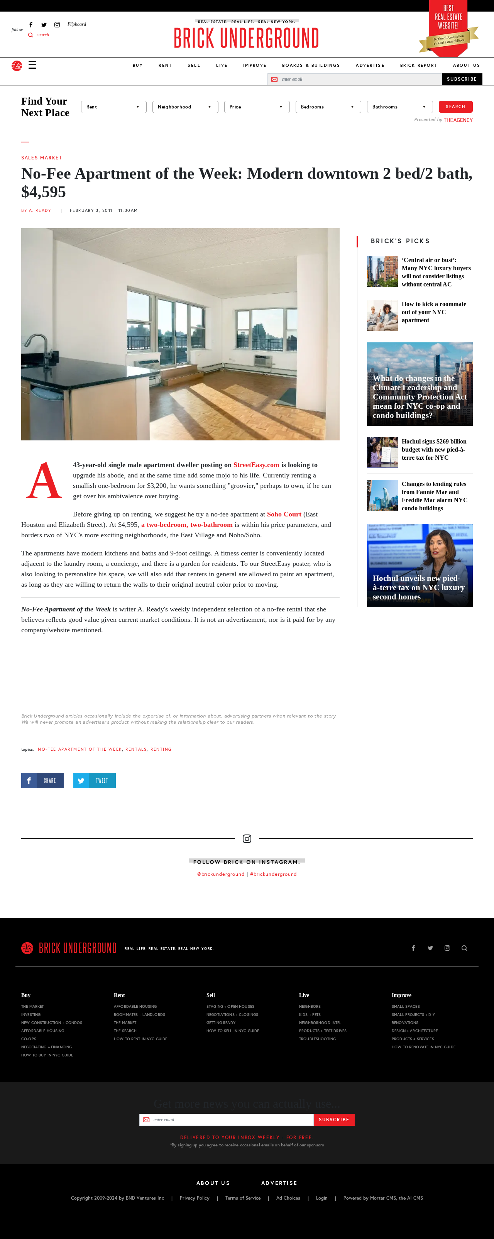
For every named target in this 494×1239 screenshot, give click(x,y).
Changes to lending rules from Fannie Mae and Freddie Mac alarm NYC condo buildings (435, 496)
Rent (165, 65)
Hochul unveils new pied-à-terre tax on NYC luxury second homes (419, 587)
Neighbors (310, 1006)
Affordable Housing (42, 1030)
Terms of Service (243, 1198)
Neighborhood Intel (320, 1022)
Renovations (405, 1022)
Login (322, 1198)
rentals (136, 749)
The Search (125, 1030)
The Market (32, 1006)
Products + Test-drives (323, 1030)
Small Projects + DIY (413, 1014)
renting (161, 749)
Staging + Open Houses (230, 1006)
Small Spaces (406, 1006)
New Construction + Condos (52, 1022)
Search (456, 106)
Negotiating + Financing (46, 1046)
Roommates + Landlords (139, 1014)
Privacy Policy (195, 1198)
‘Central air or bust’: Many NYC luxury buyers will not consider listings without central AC (436, 272)
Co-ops (28, 1038)
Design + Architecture (415, 1030)
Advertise (370, 65)
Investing (31, 1014)
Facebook (31, 24)
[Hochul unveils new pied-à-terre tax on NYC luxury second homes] (420, 565)
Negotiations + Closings (232, 1014)
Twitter (44, 24)
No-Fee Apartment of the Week (80, 749)
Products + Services (413, 1038)
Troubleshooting (317, 1038)
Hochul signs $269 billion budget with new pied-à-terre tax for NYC (434, 449)
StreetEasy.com (255, 465)
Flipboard (77, 24)
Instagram (57, 24)
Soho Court (284, 514)
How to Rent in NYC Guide (140, 1038)
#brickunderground (273, 874)
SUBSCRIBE (462, 79)
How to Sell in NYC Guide (232, 1030)
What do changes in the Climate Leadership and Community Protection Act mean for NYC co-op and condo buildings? (420, 397)
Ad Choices (288, 1198)
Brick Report (419, 65)
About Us (466, 65)
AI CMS (415, 1198)
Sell (194, 65)
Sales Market (41, 158)
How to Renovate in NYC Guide (423, 1046)
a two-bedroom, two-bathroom (187, 524)
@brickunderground (221, 874)
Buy (138, 65)
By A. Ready (36, 210)
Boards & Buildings (311, 65)
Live (222, 65)
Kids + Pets (310, 1014)
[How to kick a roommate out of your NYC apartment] (382, 315)
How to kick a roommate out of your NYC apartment (434, 312)
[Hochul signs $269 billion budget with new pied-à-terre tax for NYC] (382, 452)
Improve (255, 65)
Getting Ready (220, 1022)
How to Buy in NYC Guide (47, 1055)
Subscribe (334, 1120)
